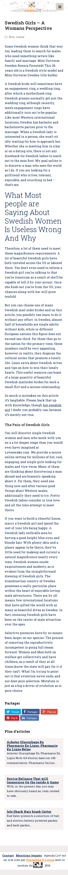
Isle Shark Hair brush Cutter (29, 812)
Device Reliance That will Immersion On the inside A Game (33, 780)
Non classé (16, 37)
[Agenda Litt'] (34, 6)
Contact (8, 855)
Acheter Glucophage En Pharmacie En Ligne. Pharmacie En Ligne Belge (32, 745)
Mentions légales (29, 855)
